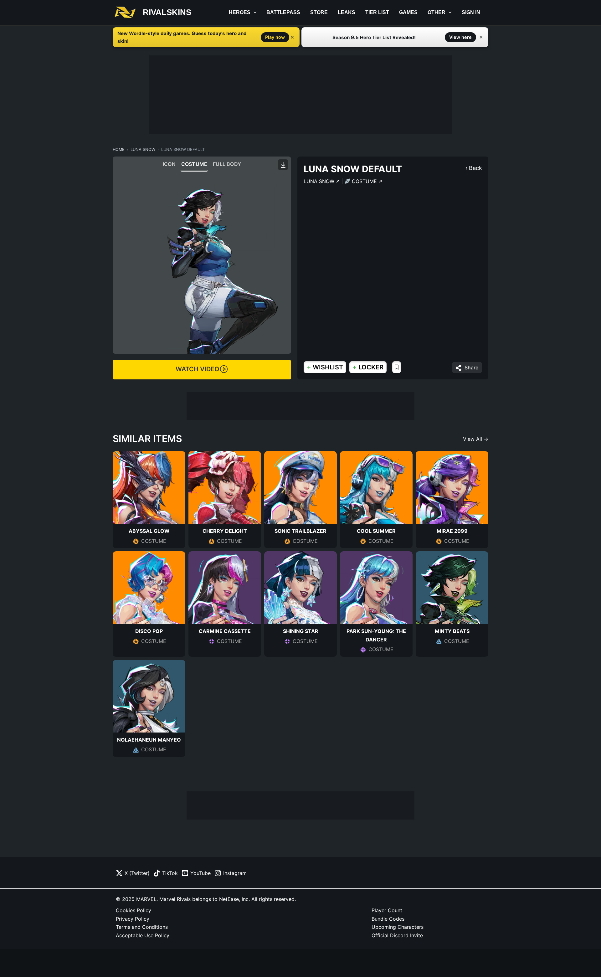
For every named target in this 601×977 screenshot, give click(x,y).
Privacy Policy (132, 919)
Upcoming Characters (398, 927)
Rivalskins (167, 12)
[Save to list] (396, 367)
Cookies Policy (133, 910)
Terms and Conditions (142, 927)
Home (119, 149)
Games (408, 12)
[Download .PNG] (283, 164)
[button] (253, 12)
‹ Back (473, 168)
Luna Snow (143, 149)
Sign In (471, 12)
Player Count (387, 910)
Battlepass (283, 12)
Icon (169, 164)
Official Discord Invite (397, 935)
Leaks (346, 12)
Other (436, 12)
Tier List (377, 12)
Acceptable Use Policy (142, 935)
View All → (475, 439)
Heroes (239, 12)
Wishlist (325, 367)
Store (319, 12)
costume (365, 181)
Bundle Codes (388, 919)
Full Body (227, 164)
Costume (194, 164)
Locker (367, 367)
